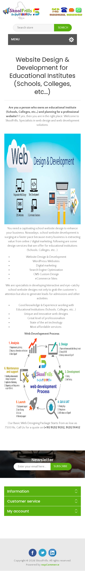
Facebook (33, 553)
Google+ (52, 553)
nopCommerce (50, 564)
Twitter (42, 553)
